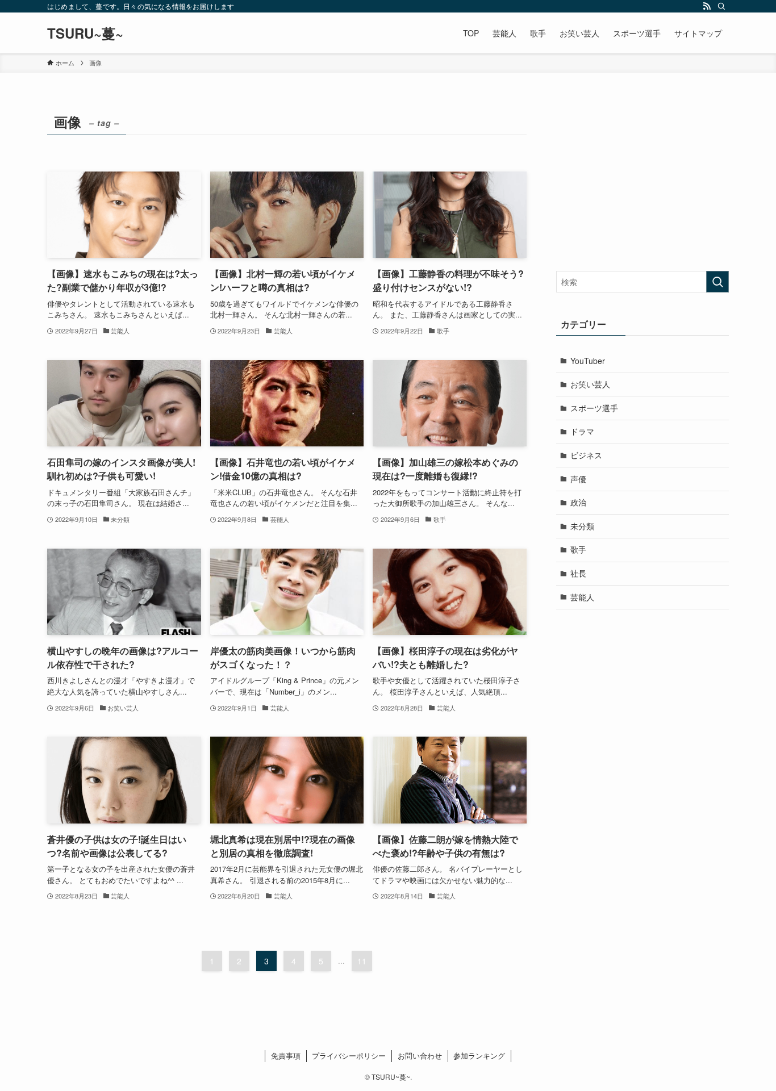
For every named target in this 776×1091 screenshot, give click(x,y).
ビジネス (586, 455)
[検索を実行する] (717, 281)
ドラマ (582, 431)
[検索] (721, 6)
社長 (578, 573)
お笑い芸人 (590, 384)
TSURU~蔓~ (85, 33)
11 (361, 961)
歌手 (578, 549)
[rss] (706, 6)
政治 (578, 502)
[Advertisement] (642, 180)
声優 (578, 478)
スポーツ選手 (594, 407)
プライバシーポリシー (349, 1055)
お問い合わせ (420, 1055)
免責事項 (286, 1055)
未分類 (582, 526)
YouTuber (587, 360)
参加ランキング (479, 1055)
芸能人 (582, 597)
